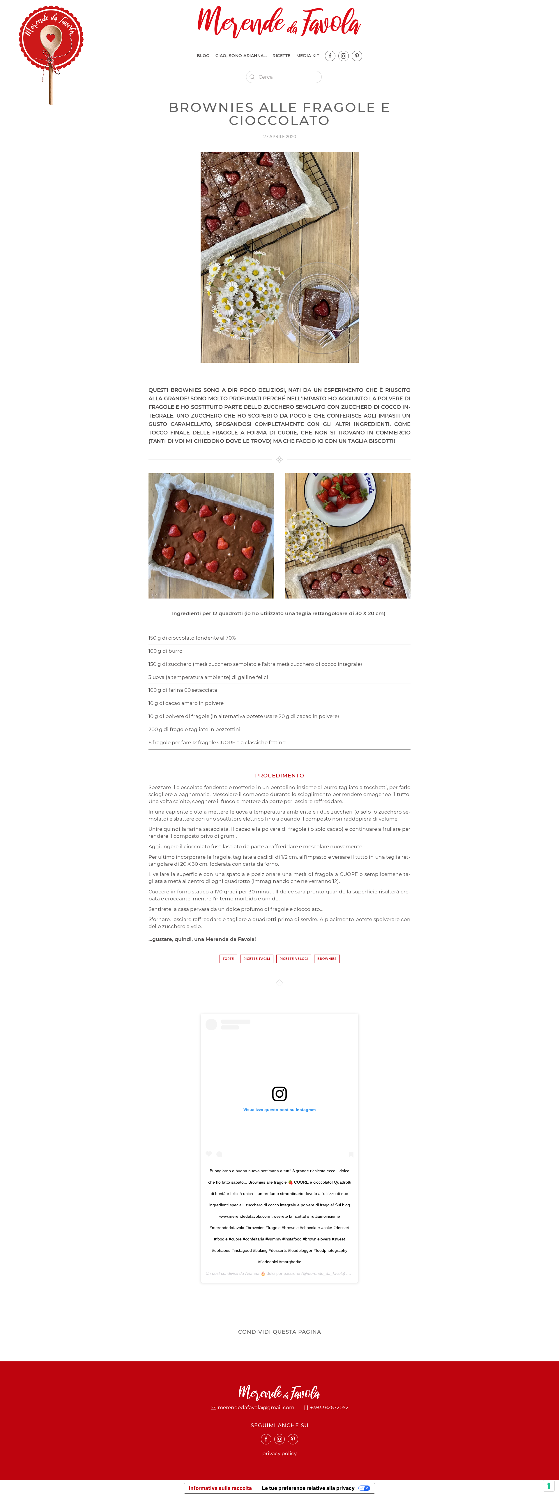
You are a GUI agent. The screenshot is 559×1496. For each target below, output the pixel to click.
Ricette (282, 55)
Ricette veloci (294, 959)
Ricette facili (256, 959)
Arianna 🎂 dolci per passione (272, 1273)
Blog (203, 55)
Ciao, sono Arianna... (241, 55)
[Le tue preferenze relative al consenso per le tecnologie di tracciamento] (548, 1485)
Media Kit (307, 55)
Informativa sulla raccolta (220, 1488)
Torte (228, 959)
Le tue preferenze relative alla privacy (308, 1488)
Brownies (327, 959)
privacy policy (279, 1453)
